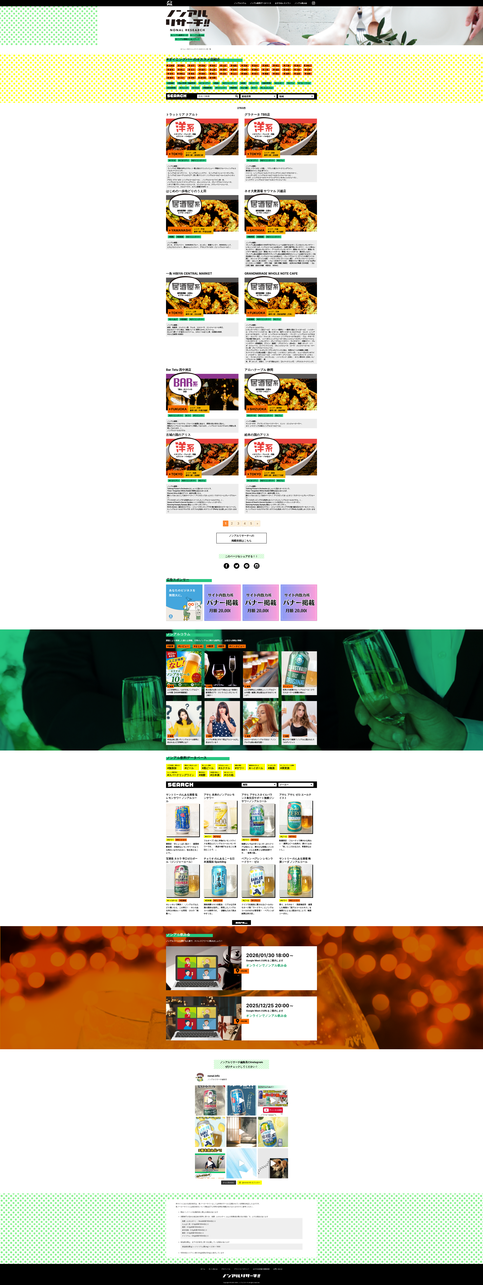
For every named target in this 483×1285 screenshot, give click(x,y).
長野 (225, 70)
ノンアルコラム (240, 3)
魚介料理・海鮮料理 (187, 83)
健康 (171, 646)
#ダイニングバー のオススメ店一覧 (199, 49)
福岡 (288, 74)
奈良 (172, 74)
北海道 (171, 65)
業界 (211, 646)
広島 (225, 74)
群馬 (267, 65)
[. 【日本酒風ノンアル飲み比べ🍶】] (210, 1163)
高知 (277, 74)
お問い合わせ (277, 1269)
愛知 (256, 70)
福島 (235, 65)
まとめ (198, 646)
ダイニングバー (230, 83)
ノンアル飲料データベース (260, 3)
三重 (267, 70)
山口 (235, 74)
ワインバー (221, 88)
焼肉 (216, 83)
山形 (225, 65)
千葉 (288, 65)
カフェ (291, 83)
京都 (288, 70)
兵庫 (309, 70)
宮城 (203, 65)
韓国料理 (207, 88)
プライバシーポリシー (241, 1269)
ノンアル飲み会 (301, 3)
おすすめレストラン (283, 3)
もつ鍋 (244, 88)
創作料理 (267, 83)
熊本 (172, 78)
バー (254, 88)
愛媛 (267, 74)
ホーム (182, 49)
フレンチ (184, 88)
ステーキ (254, 83)
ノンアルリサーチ (243, 1282)
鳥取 (193, 74)
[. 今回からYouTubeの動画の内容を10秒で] (273, 1100)
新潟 (172, 70)
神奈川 (308, 65)
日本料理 (171, 88)
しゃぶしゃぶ (267, 88)
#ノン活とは (213, 1269)
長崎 (309, 74)
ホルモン (279, 83)
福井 (203, 70)
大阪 (298, 70)
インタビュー (238, 646)
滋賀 (277, 70)
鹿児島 (203, 78)
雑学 (222, 646)
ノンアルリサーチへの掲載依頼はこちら (241, 538)
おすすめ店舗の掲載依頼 (261, 1269)
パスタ (196, 88)
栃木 (256, 65)
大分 (182, 78)
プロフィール (225, 1269)
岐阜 (235, 70)
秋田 (214, 65)
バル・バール (304, 83)
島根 (203, 74)
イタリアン (205, 83)
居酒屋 (171, 83)
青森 (182, 65)
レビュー (184, 646)
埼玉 (277, 65)
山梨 (214, 70)
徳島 (246, 74)
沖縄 (214, 78)
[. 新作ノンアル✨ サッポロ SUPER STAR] (241, 1163)
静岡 (246, 70)
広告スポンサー (178, 579)
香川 (256, 74)
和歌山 (182, 74)
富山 (182, 70)
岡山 (214, 74)
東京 (298, 65)
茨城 (246, 65)
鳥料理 (234, 88)
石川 (193, 70)
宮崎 (193, 78)
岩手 (193, 65)
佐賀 (298, 74)
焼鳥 (243, 83)
